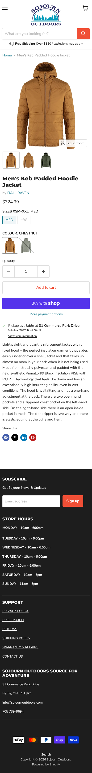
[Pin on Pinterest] (32, 437)
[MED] (9, 225)
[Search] (83, 33)
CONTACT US (12, 656)
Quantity (8, 261)
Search (46, 754)
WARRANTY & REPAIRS (20, 647)
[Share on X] (14, 437)
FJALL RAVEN (18, 193)
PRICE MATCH (13, 620)
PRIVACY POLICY (15, 611)
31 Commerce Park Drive (20, 684)
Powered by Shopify (46, 764)
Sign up (72, 501)
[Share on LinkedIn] (23, 437)
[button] (11, 160)
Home (7, 55)
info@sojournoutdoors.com (22, 702)
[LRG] (24, 225)
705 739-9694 (13, 711)
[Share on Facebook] (5, 437)
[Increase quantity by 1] (44, 271)
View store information (22, 336)
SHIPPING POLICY (16, 638)
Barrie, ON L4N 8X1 (17, 693)
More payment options (46, 314)
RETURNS (9, 629)
